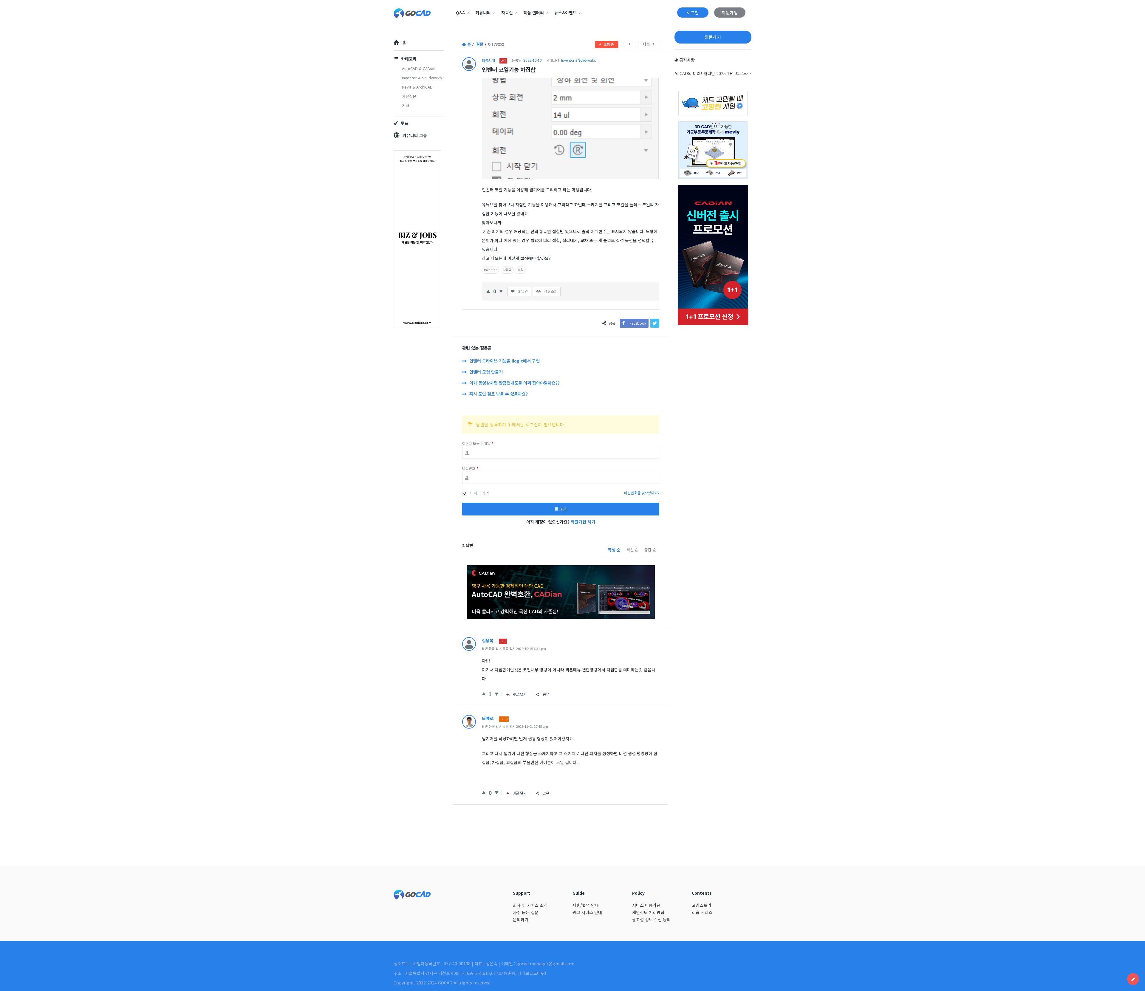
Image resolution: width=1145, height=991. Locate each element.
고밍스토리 (701, 905)
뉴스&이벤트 (565, 13)
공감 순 (650, 549)
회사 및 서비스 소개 (530, 905)
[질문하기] (1133, 979)
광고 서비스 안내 (587, 912)
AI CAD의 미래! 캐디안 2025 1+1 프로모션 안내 (712, 73)
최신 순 (632, 549)
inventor (490, 270)
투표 (405, 123)
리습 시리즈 (702, 912)
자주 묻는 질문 (526, 912)
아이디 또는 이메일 (477, 444)
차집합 (507, 270)
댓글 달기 (520, 694)
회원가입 (730, 13)
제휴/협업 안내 (585, 905)
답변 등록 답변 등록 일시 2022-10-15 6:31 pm (514, 648)
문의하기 (520, 919)
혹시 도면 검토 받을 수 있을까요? (498, 394)
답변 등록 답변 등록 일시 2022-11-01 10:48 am (515, 726)
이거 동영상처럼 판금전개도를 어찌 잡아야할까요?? (514, 383)
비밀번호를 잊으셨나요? (641, 493)
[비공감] (501, 290)
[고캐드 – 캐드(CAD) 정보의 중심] (424, 12)
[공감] (488, 290)
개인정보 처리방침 (648, 912)
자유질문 (409, 96)
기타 (405, 105)
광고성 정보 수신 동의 (651, 919)
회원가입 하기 (583, 522)
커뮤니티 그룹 (415, 135)
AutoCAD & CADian (418, 68)
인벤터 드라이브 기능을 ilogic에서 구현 (504, 361)
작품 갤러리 (533, 13)
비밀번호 (470, 469)
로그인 (693, 13)
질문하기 (713, 37)
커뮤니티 (483, 13)
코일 (521, 270)
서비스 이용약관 (646, 905)
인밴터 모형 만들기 (486, 372)
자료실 (507, 13)
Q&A (460, 13)
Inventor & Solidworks (578, 60)
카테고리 (409, 59)
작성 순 (614, 550)
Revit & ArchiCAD (417, 87)
